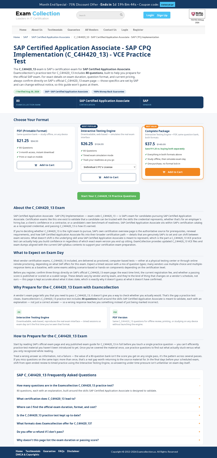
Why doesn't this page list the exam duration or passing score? (58, 440)
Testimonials (54, 29)
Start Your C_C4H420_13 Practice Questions (108, 196)
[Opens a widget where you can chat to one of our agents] (194, 438)
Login (125, 29)
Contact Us (109, 29)
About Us (37, 29)
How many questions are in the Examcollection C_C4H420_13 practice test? (65, 385)
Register (138, 29)
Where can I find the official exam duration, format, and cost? (56, 407)
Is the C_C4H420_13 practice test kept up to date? (49, 415)
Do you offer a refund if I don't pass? (40, 431)
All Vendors (91, 29)
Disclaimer (73, 451)
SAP (25, 37)
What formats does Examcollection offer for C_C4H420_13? (54, 423)
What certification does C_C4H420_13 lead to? (46, 398)
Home (22, 29)
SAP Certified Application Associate (51, 37)
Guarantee (73, 29)
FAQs (61, 451)
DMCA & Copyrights (27, 454)
